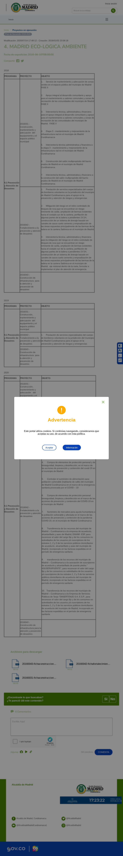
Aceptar (49, 447)
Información (72, 447)
